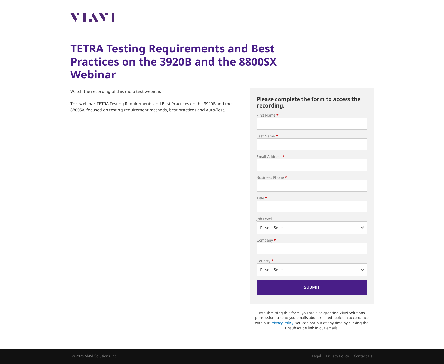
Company (266, 240)
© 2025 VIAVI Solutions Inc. (94, 355)
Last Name (267, 136)
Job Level (264, 218)
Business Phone (272, 177)
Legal (316, 355)
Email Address (270, 156)
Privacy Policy (282, 322)
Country (265, 260)
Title (262, 198)
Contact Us (363, 355)
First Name (268, 115)
